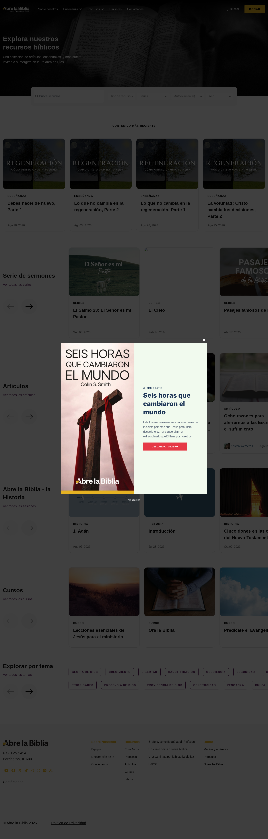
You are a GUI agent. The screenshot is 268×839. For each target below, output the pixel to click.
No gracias (134, 499)
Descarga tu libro (165, 446)
